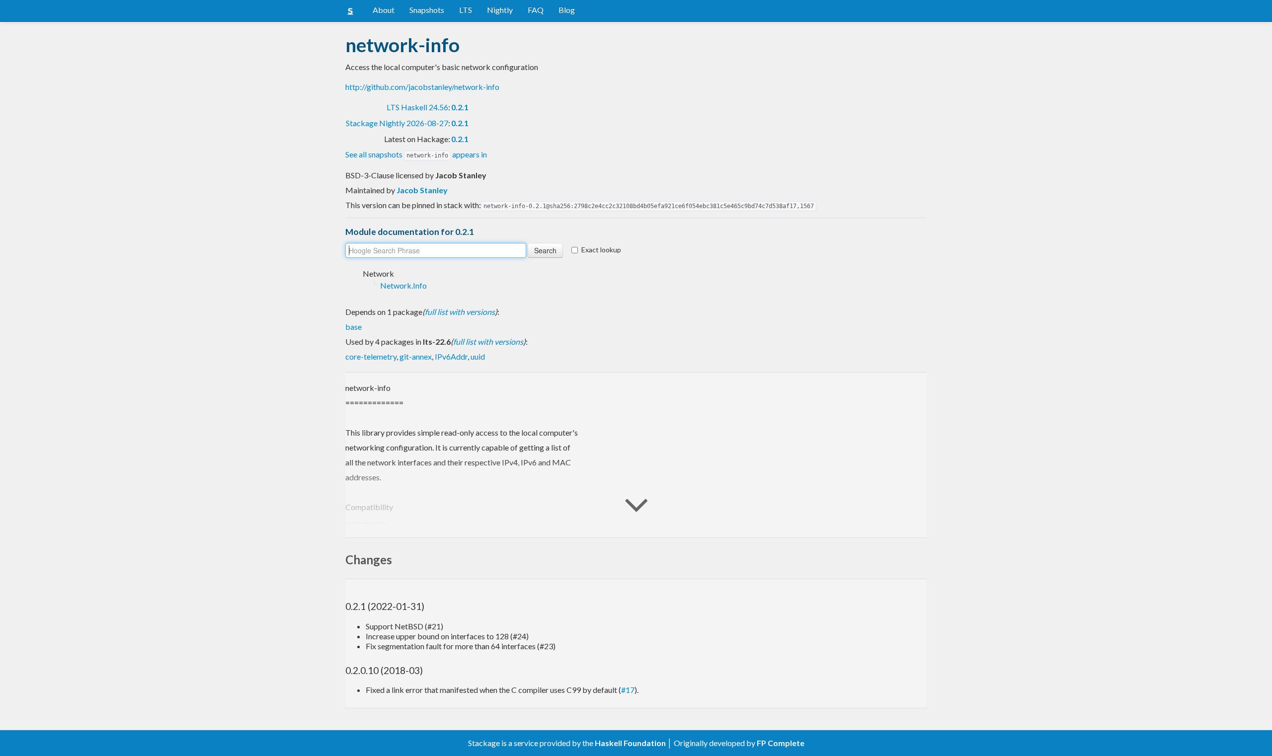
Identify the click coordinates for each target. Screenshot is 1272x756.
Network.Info (403, 285)
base (353, 326)
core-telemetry (371, 356)
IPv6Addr (451, 356)
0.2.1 (460, 107)
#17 (628, 689)
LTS (465, 9)
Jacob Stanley (422, 190)
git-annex (415, 356)
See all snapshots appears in (416, 154)
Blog (566, 9)
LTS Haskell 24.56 (417, 107)
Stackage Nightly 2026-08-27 (397, 123)
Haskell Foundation (630, 743)
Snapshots (426, 9)
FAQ (536, 9)
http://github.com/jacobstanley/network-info (422, 86)
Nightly (500, 9)
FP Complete (780, 743)
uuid (478, 356)
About (384, 9)
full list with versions (460, 311)
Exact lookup (601, 249)
